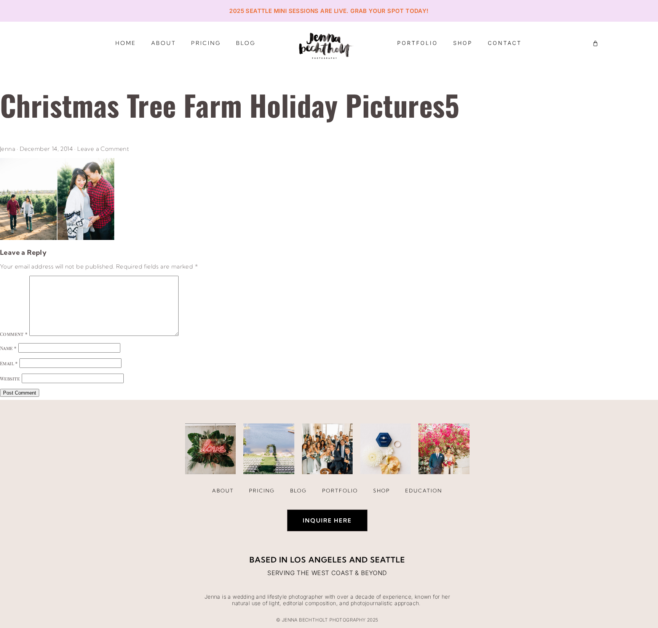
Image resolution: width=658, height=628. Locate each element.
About (163, 43)
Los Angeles (318, 559)
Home (125, 43)
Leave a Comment (103, 148)
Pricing (206, 43)
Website (10, 379)
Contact (505, 43)
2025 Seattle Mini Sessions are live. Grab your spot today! (328, 10)
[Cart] (595, 43)
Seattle (387, 559)
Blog (246, 43)
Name (8, 348)
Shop (463, 43)
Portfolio (417, 43)
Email (9, 363)
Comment (14, 334)
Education (423, 490)
